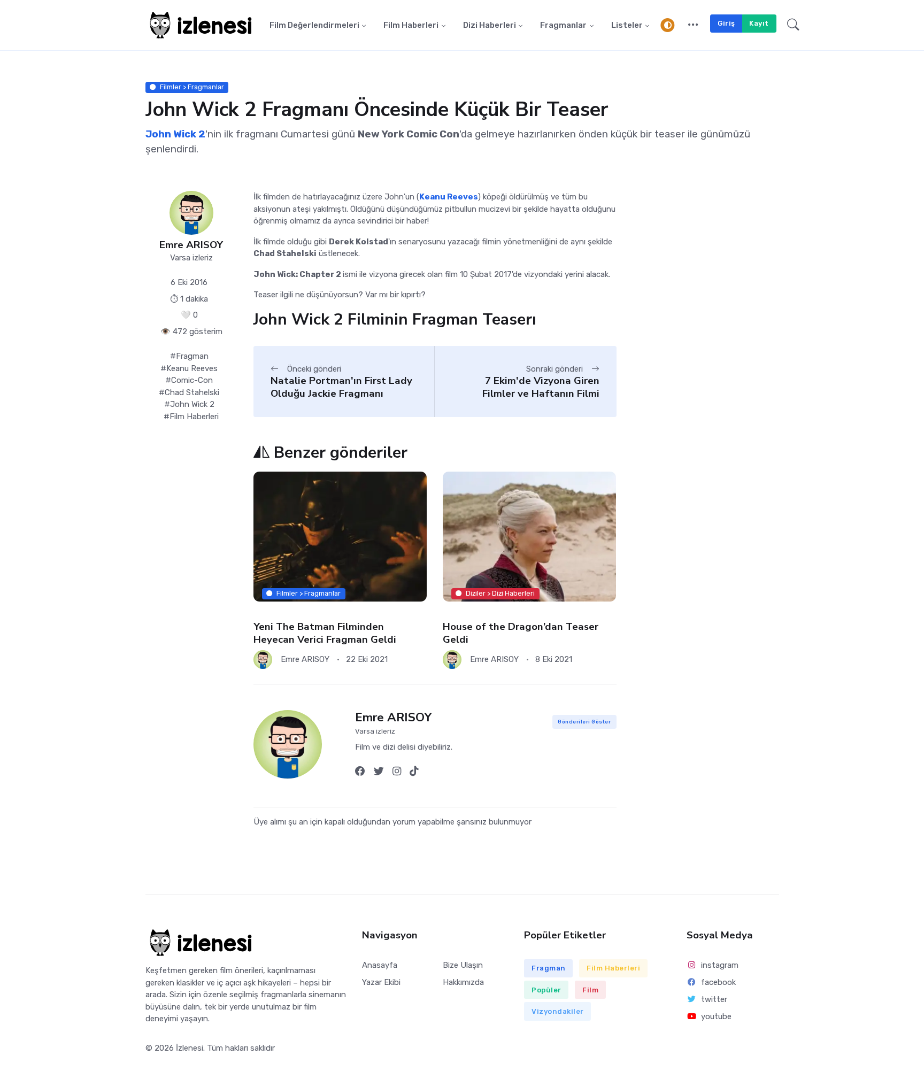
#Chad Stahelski (189, 392)
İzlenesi (189, 1048)
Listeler (627, 25)
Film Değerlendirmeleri (314, 25)
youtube (716, 1016)
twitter (714, 999)
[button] (693, 25)
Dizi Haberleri (489, 25)
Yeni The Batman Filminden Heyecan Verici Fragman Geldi (324, 633)
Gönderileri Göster (584, 722)
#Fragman (189, 356)
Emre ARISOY (191, 245)
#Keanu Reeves (189, 368)
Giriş (726, 23)
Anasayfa (379, 965)
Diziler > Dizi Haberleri (500, 593)
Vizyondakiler (558, 1011)
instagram (719, 965)
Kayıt (759, 23)
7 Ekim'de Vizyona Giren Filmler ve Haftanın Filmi (540, 387)
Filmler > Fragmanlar (192, 87)
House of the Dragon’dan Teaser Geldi (520, 633)
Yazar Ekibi (381, 982)
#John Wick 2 (189, 404)
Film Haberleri (410, 25)
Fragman (549, 968)
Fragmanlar (563, 25)
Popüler (546, 990)
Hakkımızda (463, 982)
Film (590, 990)
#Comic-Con (189, 380)
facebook (718, 982)
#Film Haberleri (191, 416)
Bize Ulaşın (463, 965)
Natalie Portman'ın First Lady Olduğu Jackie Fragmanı (341, 387)
